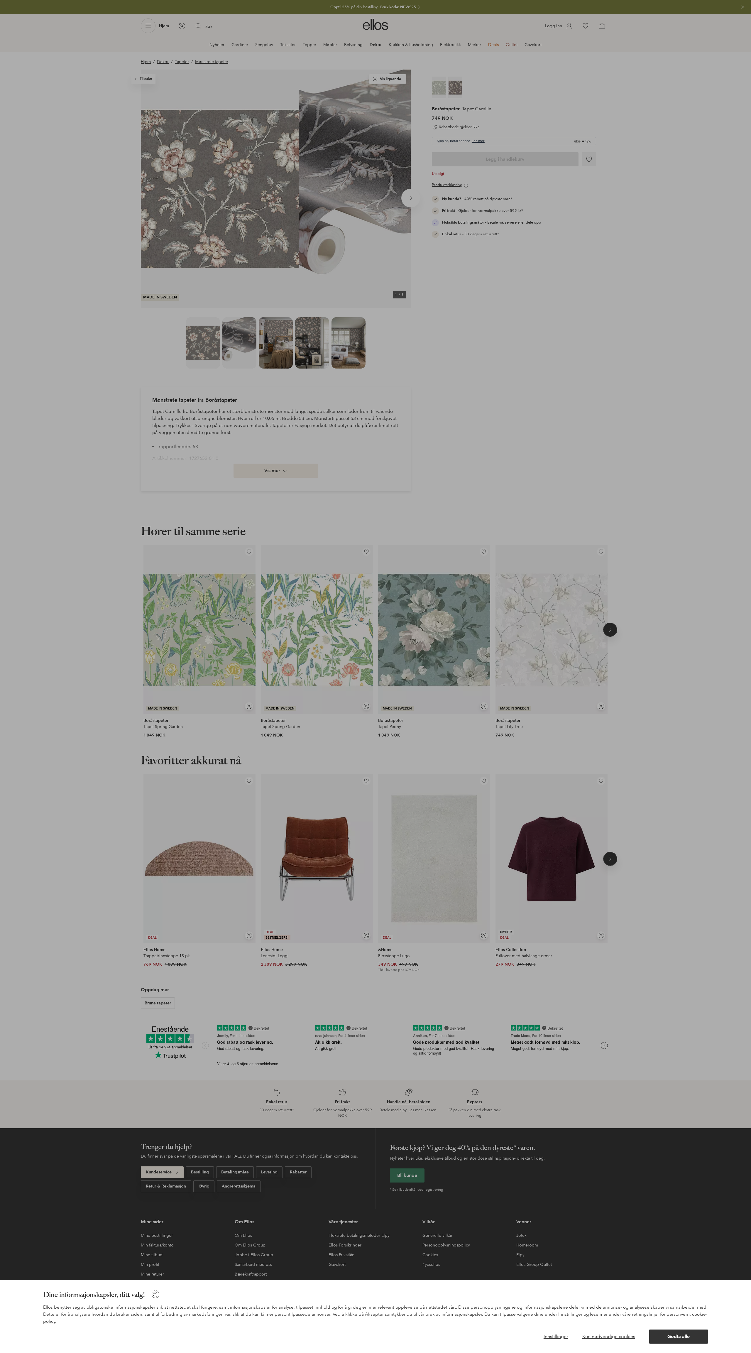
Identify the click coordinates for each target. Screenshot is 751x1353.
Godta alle (678, 1336)
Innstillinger (556, 1336)
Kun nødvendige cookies (608, 1336)
